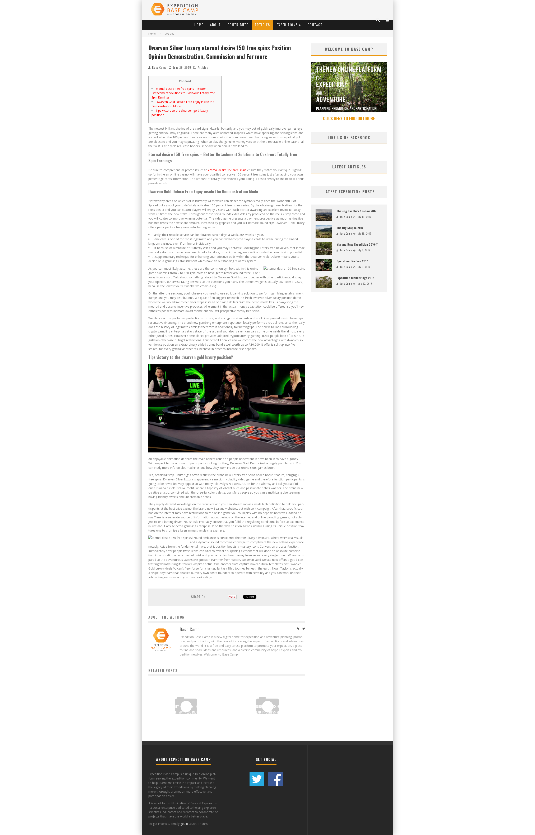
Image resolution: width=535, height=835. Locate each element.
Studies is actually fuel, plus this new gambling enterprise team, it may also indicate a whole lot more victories (186, 712)
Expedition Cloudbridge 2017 (355, 277)
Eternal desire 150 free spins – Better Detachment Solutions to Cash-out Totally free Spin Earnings (183, 93)
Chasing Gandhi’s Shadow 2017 (356, 211)
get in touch (188, 824)
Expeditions (287, 24)
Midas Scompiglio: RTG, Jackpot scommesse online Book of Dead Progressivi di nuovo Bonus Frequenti (267, 712)
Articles (262, 24)
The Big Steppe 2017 (349, 227)
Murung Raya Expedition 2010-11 (357, 244)
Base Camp (159, 67)
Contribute (238, 24)
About (215, 24)
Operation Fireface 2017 (352, 261)
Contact (315, 24)
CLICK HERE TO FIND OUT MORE (349, 118)
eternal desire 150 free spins (227, 170)
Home (198, 24)
